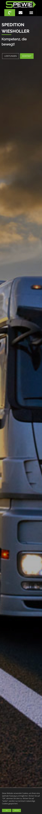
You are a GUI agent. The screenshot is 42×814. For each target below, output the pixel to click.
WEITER (16, 810)
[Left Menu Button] (31, 12)
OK (6, 810)
